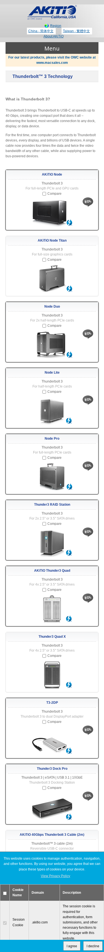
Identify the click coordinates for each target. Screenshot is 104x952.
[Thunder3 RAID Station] (52, 543)
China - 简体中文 (41, 31)
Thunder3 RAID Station (52, 505)
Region (55, 26)
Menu (52, 48)
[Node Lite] (52, 411)
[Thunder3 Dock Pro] (52, 807)
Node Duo (52, 306)
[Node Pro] (52, 477)
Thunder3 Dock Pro (52, 769)
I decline (93, 945)
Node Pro (52, 438)
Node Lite (52, 372)
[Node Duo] (52, 345)
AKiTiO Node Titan (52, 240)
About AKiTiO (54, 36)
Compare (54, 194)
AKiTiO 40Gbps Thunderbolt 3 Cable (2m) (52, 835)
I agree (72, 945)
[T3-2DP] (52, 741)
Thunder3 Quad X (52, 637)
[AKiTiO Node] (52, 213)
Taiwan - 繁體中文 (76, 31)
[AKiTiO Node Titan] (52, 279)
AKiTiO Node (52, 174)
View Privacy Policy (55, 876)
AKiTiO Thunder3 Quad (52, 571)
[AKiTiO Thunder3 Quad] (52, 609)
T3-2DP (52, 703)
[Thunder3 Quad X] (52, 675)
